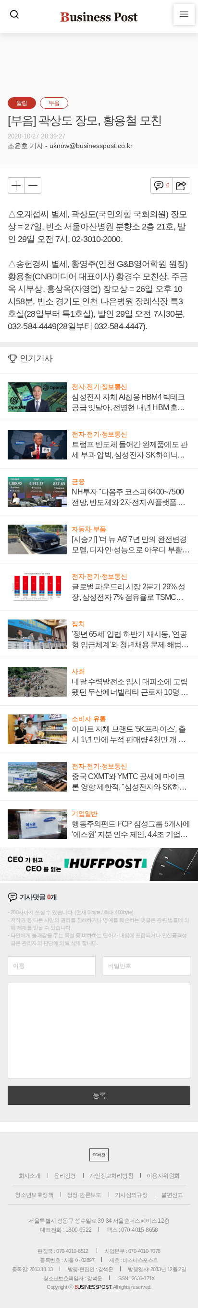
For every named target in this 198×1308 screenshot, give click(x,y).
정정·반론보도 (84, 1195)
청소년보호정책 (34, 1195)
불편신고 (172, 1195)
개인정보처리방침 (111, 1175)
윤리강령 (65, 1175)
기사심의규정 (131, 1195)
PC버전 (99, 1155)
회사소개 (30, 1175)
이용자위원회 (163, 1175)
